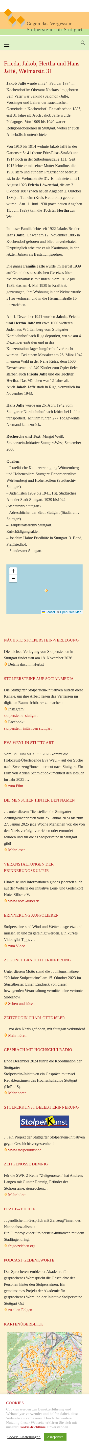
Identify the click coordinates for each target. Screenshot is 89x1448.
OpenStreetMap (70, 612)
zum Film (15, 786)
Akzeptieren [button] (55, 1437)
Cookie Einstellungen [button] (24, 1437)
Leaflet (50, 612)
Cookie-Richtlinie (32, 1427)
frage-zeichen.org (21, 1246)
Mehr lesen (16, 850)
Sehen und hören (21, 1003)
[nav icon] (6, 45)
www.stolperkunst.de (24, 1150)
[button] (46, 590)
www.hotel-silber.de (24, 901)
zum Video (16, 946)
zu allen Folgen (20, 1310)
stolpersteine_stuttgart (21, 715)
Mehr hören (17, 1035)
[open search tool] (83, 43)
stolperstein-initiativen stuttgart (27, 728)
